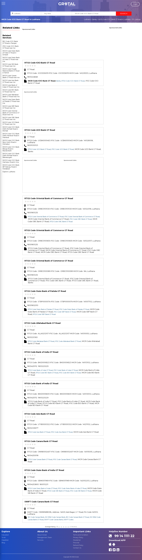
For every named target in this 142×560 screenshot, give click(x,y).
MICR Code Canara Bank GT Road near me (11, 76)
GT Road (31, 69)
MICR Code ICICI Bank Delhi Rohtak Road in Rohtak (11, 129)
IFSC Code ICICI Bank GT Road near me (11, 47)
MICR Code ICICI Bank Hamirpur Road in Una (11, 161)
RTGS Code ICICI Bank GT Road (40, 63)
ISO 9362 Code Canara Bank (55, 517)
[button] (66, 4)
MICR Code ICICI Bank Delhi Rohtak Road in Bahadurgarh (11, 155)
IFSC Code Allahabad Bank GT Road (68, 341)
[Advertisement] (63, 45)
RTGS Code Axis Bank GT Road (40, 414)
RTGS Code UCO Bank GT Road (40, 130)
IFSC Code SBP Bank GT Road (65, 312)
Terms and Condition (80, 535)
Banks (94, 19)
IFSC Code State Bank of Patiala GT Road (74, 309)
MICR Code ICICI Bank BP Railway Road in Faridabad (11, 167)
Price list (76, 543)
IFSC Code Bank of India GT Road (65, 370)
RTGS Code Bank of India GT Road (41, 352)
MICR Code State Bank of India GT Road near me (11, 59)
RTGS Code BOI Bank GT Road (47, 373)
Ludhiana (87, 19)
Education (5, 535)
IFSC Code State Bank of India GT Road (72, 488)
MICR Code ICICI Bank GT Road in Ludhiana (114, 19)
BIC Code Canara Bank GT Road (77, 517)
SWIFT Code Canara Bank (53, 520)
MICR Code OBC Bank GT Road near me (11, 118)
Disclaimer (77, 540)
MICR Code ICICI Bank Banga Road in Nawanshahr (11, 149)
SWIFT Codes (68, 520)
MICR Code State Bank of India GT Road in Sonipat (11, 53)
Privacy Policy (78, 537)
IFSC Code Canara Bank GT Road (65, 459)
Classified (5, 540)
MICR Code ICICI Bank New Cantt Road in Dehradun (11, 142)
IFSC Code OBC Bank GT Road (80, 219)
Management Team (44, 537)
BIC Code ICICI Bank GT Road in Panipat (10, 42)
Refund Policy (78, 545)
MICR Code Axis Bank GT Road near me (10, 81)
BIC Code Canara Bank (36, 517)
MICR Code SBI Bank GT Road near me (10, 65)
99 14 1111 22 (123, 536)
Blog (3, 543)
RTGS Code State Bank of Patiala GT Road (45, 291)
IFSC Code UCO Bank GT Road (62, 149)
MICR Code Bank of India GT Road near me (11, 86)
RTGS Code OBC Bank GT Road (61, 222)
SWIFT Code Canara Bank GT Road (42, 502)
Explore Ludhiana (9, 172)
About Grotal (42, 535)
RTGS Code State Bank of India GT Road (44, 470)
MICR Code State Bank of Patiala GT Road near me (11, 101)
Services (40, 540)
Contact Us (77, 548)
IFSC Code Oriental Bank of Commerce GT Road (82, 217)
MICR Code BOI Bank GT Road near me (11, 91)
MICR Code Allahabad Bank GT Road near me (11, 96)
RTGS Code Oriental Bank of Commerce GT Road (49, 198)
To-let (4, 537)
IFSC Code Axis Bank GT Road (62, 432)
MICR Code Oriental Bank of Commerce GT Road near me (11, 113)
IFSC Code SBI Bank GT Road (80, 491)
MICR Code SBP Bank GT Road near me (11, 107)
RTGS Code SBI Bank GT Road (58, 491)
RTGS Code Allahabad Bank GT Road (43, 323)
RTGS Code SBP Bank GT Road (44, 314)
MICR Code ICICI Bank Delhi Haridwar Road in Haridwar (11, 135)
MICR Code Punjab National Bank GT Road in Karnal (11, 71)
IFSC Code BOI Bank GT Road (70, 373)
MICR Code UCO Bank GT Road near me (11, 123)
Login (135, 4)
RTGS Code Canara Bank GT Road (41, 441)
